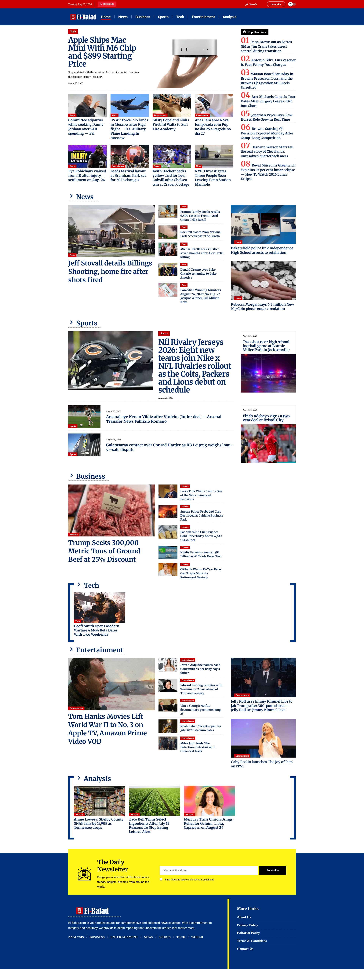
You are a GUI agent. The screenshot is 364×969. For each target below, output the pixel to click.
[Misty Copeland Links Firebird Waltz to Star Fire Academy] (172, 105)
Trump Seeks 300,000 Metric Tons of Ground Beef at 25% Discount (104, 551)
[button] (251, 4)
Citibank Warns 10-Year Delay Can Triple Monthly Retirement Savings (201, 573)
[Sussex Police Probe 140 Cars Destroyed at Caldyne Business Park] (167, 511)
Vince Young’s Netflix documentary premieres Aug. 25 (200, 709)
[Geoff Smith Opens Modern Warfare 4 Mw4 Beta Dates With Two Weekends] (99, 607)
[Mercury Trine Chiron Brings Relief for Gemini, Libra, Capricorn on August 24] (209, 801)
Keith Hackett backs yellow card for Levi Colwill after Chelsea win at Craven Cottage (171, 178)
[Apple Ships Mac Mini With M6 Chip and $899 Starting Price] (191, 58)
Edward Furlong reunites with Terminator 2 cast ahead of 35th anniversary (201, 689)
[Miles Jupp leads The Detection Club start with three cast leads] (167, 743)
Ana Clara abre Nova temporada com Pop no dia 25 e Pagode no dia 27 (213, 127)
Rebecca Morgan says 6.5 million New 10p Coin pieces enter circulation (262, 306)
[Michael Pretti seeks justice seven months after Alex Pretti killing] (167, 249)
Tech (73, 31)
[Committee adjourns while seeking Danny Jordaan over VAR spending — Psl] (87, 105)
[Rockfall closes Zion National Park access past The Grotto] (167, 232)
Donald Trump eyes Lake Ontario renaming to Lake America (198, 273)
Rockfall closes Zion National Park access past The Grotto (200, 234)
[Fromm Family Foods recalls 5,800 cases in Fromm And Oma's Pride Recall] (167, 211)
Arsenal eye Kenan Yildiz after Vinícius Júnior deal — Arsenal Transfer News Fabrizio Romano (163, 419)
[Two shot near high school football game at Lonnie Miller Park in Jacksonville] (268, 373)
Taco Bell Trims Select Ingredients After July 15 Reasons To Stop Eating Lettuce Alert (149, 825)
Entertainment (160, 115)
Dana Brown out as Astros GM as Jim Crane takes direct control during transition (266, 46)
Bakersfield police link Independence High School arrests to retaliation (262, 250)
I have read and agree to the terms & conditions (189, 879)
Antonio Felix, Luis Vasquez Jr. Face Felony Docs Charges (268, 62)
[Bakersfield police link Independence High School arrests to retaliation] (263, 224)
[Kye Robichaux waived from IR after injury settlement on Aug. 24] (87, 156)
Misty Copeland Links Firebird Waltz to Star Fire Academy (171, 124)
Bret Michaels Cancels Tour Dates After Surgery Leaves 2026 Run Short (268, 101)
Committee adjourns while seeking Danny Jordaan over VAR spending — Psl (86, 127)
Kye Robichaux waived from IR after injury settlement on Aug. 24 (87, 175)
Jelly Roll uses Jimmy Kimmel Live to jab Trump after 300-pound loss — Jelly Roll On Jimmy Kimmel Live (262, 705)
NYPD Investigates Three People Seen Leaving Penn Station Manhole (213, 178)
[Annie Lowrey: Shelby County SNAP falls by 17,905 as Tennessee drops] (99, 801)
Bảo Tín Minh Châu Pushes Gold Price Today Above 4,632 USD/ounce (201, 536)
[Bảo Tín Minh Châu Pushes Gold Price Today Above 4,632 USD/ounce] (167, 532)
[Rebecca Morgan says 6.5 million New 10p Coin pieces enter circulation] (263, 280)
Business (74, 534)
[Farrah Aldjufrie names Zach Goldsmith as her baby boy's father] (167, 664)
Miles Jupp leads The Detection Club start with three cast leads (198, 747)
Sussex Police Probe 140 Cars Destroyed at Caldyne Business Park (201, 515)
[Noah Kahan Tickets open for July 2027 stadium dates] (167, 726)
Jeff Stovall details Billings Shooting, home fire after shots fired (110, 271)
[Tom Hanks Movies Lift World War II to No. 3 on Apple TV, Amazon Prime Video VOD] (111, 684)
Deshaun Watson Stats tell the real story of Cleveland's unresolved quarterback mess (267, 151)
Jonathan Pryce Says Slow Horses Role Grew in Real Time (266, 117)
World (114, 115)
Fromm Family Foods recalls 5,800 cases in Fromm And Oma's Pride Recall (200, 215)
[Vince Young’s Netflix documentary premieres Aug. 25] (167, 705)
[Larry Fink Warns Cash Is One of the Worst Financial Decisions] (167, 491)
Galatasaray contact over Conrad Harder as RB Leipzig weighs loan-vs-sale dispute (169, 447)
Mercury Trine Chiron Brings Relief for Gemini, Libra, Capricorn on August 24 (208, 823)
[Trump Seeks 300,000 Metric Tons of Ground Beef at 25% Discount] (111, 510)
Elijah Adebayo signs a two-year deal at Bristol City (267, 418)
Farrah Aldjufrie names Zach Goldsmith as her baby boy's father (200, 669)
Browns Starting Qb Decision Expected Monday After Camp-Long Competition (267, 133)
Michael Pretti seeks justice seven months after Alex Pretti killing (201, 253)
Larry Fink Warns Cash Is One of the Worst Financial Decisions (201, 495)
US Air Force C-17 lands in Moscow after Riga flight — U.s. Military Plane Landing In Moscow (129, 129)
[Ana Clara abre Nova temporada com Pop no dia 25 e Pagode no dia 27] (214, 105)
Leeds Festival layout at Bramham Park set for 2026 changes (128, 175)
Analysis (79, 814)
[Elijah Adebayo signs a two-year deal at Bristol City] (268, 443)
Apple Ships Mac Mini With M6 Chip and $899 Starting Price (102, 52)
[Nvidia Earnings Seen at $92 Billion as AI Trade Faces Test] (167, 552)
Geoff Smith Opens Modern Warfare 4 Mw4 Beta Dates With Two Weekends (96, 630)
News (198, 166)
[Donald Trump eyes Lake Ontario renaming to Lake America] (167, 269)
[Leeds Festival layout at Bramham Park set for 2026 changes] (130, 156)
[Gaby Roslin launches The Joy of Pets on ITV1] (263, 738)
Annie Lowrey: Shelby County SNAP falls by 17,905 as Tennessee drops (99, 823)
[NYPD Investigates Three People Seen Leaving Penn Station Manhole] (214, 156)
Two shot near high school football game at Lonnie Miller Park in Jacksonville (266, 345)
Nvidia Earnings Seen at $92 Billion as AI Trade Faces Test (201, 554)
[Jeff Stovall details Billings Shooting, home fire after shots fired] (111, 231)
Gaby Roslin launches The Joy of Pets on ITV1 (262, 764)
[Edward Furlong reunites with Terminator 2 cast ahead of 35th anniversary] (167, 685)
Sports (72, 115)
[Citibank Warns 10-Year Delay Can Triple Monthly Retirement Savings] (167, 569)
